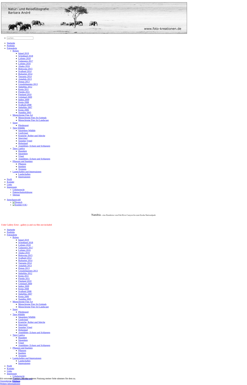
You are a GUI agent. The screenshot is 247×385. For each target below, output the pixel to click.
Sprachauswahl (14, 199)
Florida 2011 (24, 92)
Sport (15, 123)
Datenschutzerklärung (22, 192)
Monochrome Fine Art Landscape (33, 120)
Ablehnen (15, 381)
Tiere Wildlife (19, 128)
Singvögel (22, 138)
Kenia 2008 (23, 102)
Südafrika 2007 (25, 107)
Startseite (11, 43)
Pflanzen (22, 164)
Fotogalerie (12, 48)
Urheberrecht (18, 189)
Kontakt (10, 182)
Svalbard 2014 (24, 71)
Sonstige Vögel (25, 141)
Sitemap (16, 195)
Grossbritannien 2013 (28, 84)
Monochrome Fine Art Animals (32, 117)
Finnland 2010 (24, 94)
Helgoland (23, 143)
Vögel (21, 156)
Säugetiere (23, 153)
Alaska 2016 (24, 66)
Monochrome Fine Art (23, 115)
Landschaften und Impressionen (27, 171)
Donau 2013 (24, 81)
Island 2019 (23, 53)
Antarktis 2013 (25, 79)
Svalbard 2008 (24, 105)
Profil (9, 179)
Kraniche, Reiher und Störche (31, 135)
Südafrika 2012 (25, 87)
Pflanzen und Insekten (23, 161)
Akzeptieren (5, 381)
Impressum (12, 187)
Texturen (22, 169)
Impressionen (24, 177)
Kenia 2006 (23, 110)
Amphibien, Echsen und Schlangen (34, 146)
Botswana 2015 (25, 69)
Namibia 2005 (24, 112)
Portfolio (11, 45)
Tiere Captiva (19, 148)
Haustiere (22, 151)
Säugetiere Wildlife (26, 130)
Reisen (16, 51)
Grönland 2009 (25, 97)
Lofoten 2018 (24, 58)
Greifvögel (23, 133)
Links (9, 184)
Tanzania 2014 (25, 76)
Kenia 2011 (23, 89)
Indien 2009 (23, 99)
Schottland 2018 (25, 56)
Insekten (22, 166)
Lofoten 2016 (24, 63)
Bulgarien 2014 (25, 74)
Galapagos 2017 (25, 61)
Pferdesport (23, 125)
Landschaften (24, 174)
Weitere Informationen (10, 383)
